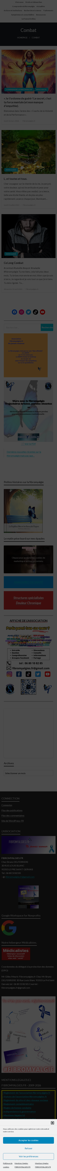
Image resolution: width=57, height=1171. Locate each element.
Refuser (28, 1148)
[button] (52, 1122)
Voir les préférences (28, 1156)
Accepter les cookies (28, 1140)
